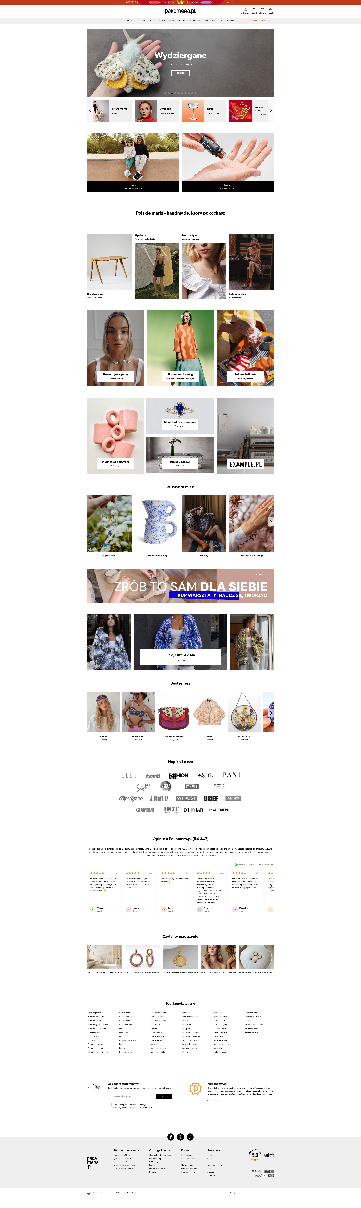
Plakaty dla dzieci (221, 1017)
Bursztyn (91, 1040)
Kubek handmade (158, 1025)
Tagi (209, 1169)
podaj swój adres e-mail (121, 1096)
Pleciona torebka (220, 1029)
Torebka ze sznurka (253, 1017)
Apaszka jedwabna (95, 1013)
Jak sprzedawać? (188, 1159)
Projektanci (211, 1155)
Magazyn (211, 1172)
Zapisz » (164, 1096)
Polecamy (267, 21)
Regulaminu (269, 1193)
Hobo (121, 1036)
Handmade (123, 1032)
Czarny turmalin (125, 1025)
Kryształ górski (156, 1017)
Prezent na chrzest (221, 1032)
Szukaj (254, 13)
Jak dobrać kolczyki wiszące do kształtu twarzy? (218, 972)
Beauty (181, 21)
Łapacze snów (156, 1032)
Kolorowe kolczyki (158, 1013)
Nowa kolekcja (259, 109)
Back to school (211, 109)
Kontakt (152, 1172)
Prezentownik (226, 21)
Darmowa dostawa (215, 1165)
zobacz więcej (213, 1100)
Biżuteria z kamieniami (97, 1029)
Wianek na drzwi (251, 1032)
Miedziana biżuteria (190, 1017)
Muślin (185, 1021)
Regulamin (153, 1165)
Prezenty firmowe (188, 1172)
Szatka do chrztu (220, 1048)
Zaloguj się (245, 13)
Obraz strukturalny (189, 1040)
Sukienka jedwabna (221, 1040)
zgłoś (115, 873)
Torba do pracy (220, 1052)
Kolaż (121, 1044)
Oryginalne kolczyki (190, 1048)
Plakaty (185, 1052)
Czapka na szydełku (127, 1017)
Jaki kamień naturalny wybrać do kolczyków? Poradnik (256, 972)
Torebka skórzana (252, 1013)
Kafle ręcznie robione (127, 1040)
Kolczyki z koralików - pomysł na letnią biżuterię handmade (142, 972)
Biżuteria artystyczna (96, 1017)
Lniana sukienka (157, 1040)
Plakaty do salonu (221, 1021)
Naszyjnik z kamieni (190, 1032)
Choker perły (124, 1013)
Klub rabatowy (187, 1165)
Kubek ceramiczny (158, 1021)
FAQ (183, 1162)
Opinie (210, 1162)
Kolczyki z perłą (125, 1052)
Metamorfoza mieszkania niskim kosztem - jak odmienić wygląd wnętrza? (104, 972)
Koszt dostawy (155, 1159)
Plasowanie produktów (158, 1169)
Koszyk (270, 13)
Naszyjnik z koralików (191, 1036)
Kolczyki (122, 1048)
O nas (209, 1159)
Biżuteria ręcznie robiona (98, 1025)
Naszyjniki (186, 1029)
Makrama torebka (158, 1052)
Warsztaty (209, 21)
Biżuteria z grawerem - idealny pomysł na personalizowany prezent (180, 972)
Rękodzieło (218, 1036)
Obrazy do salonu (189, 1044)
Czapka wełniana (126, 1021)
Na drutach (186, 1025)
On (150, 21)
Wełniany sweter (251, 1029)
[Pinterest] (190, 1137)
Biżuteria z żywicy (95, 1032)
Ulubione (262, 13)
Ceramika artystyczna (96, 1044)
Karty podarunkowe (189, 1169)
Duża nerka (123, 1029)
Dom (171, 21)
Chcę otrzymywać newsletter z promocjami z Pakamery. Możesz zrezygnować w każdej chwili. (133, 1105)
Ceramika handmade (96, 1048)
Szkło (163, 109)
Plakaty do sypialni (221, 1025)
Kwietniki (154, 1029)
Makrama (186, 1013)
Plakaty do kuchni (221, 1013)
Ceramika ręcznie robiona (98, 1052)
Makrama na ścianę (159, 1048)
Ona (143, 21)
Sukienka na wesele (221, 1044)
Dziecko (161, 21)
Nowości (131, 21)
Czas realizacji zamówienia (160, 1155)
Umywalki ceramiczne (254, 1025)
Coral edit (118, 109)
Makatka (154, 1044)
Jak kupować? (187, 1155)
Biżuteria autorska (95, 1021)
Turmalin (248, 1021)
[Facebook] (170, 1137)
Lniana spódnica (157, 1036)
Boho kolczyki (93, 1036)
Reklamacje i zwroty (157, 1162)
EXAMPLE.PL (212, 1175)
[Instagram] (180, 1137)
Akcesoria (195, 21)
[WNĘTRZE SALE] (180, 2)
